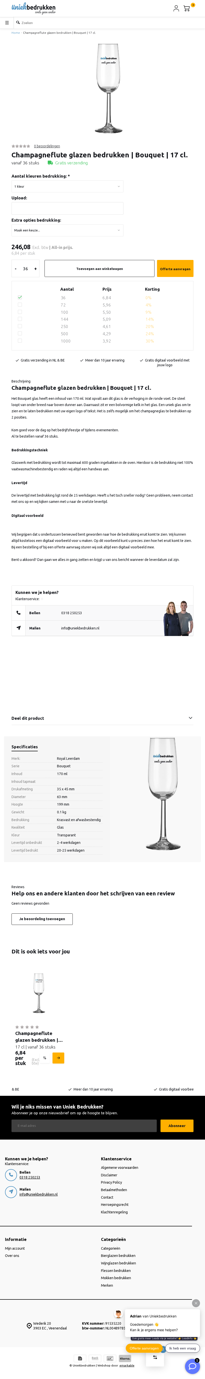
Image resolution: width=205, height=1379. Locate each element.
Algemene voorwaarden (119, 1168)
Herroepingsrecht (114, 1205)
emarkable (127, 1365)
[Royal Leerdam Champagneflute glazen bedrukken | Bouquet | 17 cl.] (39, 992)
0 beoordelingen (47, 146)
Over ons (12, 1256)
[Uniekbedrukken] (34, 8)
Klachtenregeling (114, 1212)
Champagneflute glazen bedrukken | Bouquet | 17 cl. (59, 32)
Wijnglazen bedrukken (118, 1263)
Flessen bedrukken (116, 1271)
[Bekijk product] (57, 1058)
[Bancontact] (110, 1359)
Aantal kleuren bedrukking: (41, 176)
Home (16, 32)
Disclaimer (109, 1175)
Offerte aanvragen (175, 269)
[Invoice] (80, 1359)
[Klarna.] (125, 1359)
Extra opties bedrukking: (36, 220)
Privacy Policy (111, 1182)
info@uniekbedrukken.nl (80, 628)
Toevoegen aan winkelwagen (99, 268)
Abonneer (177, 1126)
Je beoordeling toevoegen (42, 919)
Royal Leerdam (68, 759)
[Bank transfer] (95, 1359)
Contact (107, 1197)
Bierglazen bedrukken (118, 1256)
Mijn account (15, 1248)
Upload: (19, 197)
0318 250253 (71, 613)
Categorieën (110, 1248)
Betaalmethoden (114, 1190)
